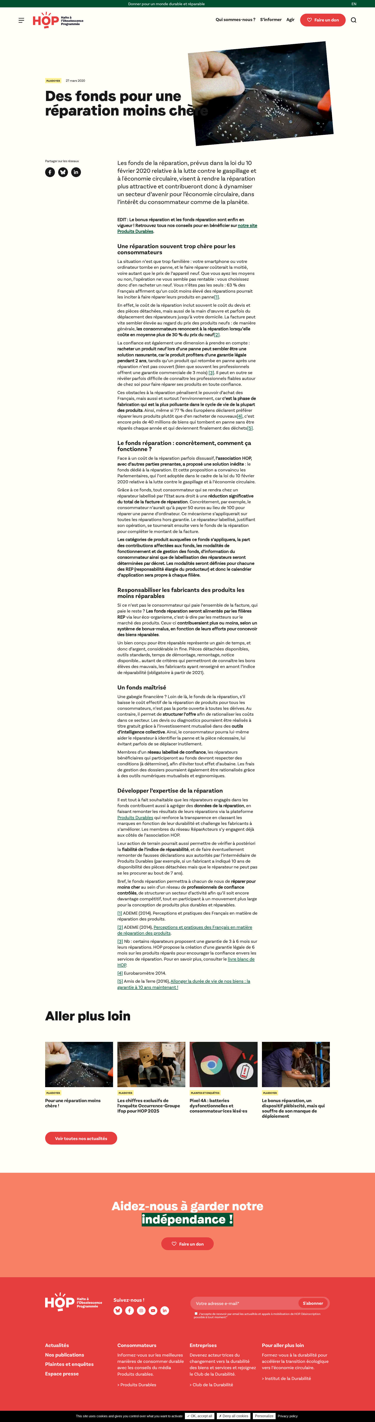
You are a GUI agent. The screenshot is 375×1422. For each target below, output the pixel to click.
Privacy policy (288, 1416)
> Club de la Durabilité (211, 1384)
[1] (216, 296)
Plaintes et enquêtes (69, 1364)
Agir (290, 19)
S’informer (271, 19)
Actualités (57, 1345)
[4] (239, 416)
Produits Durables (135, 817)
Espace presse (62, 1373)
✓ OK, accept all (199, 1416)
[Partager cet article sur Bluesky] (63, 175)
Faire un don (326, 19)
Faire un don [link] (191, 1243)
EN (354, 3)
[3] (211, 372)
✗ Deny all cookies (233, 1416)
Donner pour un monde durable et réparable (125, 3)
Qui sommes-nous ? (235, 19)
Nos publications (64, 1354)
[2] (217, 334)
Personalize (264, 1416)
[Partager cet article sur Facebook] (50, 175)
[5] (250, 427)
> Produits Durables (136, 1384)
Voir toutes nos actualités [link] (81, 1138)
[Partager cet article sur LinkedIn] (76, 175)
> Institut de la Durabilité (286, 1378)
